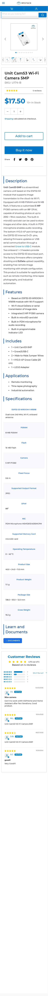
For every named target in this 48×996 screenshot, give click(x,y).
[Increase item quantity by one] (20, 111)
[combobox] (20, 14)
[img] (10, 688)
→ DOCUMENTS (12, 640)
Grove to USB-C (23, 246)
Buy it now (24, 150)
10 (32, 52)
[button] (11, 90)
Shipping (9, 118)
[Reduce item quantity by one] (8, 111)
